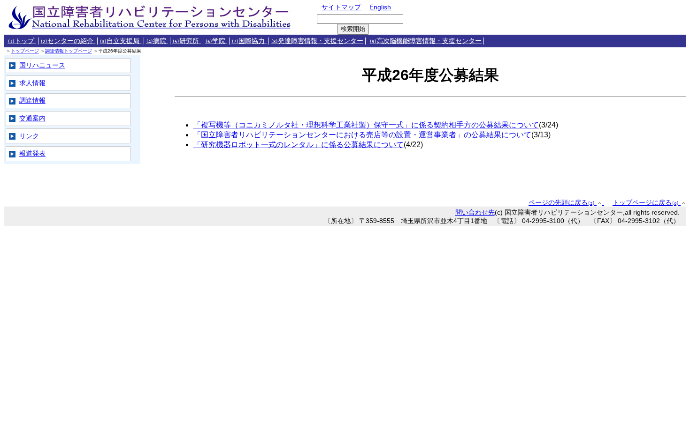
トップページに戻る (646, 202)
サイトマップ (341, 7)
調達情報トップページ (68, 50)
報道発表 (32, 153)
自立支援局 (120, 41)
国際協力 (249, 41)
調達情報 (32, 100)
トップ (22, 41)
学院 (216, 41)
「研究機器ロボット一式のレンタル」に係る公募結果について (298, 145)
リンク (29, 136)
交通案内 (32, 118)
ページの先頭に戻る (562, 202)
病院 (157, 41)
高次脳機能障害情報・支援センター (425, 41)
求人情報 (32, 83)
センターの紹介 (67, 41)
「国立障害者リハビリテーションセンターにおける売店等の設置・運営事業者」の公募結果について (362, 135)
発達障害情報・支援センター (317, 41)
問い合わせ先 (475, 212)
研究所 (186, 41)
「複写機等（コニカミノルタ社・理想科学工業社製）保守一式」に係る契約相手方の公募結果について (366, 125)
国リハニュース (42, 65)
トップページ (25, 50)
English (380, 7)
